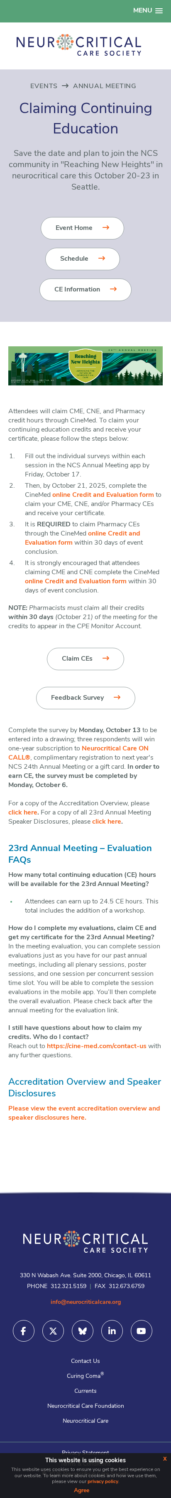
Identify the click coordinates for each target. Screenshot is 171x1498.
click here (22, 812)
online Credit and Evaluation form (103, 495)
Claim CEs (77, 659)
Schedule (74, 259)
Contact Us (85, 1361)
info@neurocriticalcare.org (86, 1302)
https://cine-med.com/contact (92, 1046)
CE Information (77, 289)
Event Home (74, 228)
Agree (81, 1491)
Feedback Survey (77, 698)
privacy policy (103, 1481)
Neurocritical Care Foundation (85, 1406)
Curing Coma (85, 1376)
